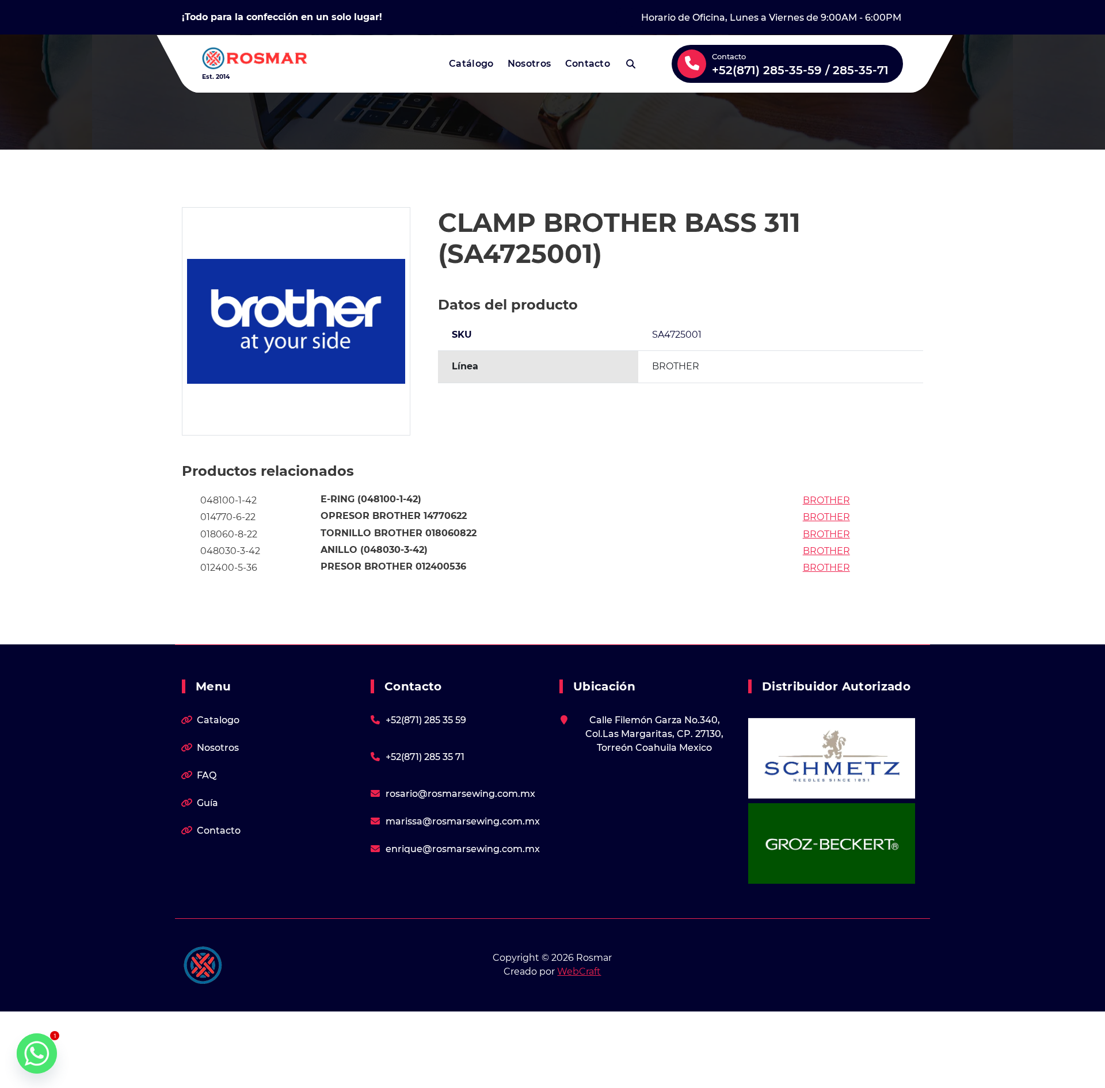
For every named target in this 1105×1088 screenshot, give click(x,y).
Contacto (587, 63)
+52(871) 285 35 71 (425, 756)
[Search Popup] (631, 63)
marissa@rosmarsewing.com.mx (463, 821)
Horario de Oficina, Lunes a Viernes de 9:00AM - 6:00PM (771, 17)
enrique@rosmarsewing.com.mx (463, 848)
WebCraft (579, 971)
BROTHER (826, 500)
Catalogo (218, 720)
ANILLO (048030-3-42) (374, 549)
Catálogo (471, 63)
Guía (207, 802)
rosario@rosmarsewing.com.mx (460, 793)
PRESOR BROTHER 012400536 (393, 566)
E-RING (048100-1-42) (371, 499)
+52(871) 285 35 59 (426, 720)
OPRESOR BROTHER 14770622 (394, 515)
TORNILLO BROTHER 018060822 (399, 533)
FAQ (206, 775)
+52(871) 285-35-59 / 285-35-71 (800, 70)
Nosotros (529, 63)
